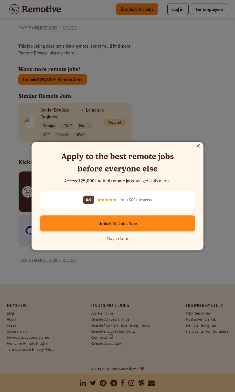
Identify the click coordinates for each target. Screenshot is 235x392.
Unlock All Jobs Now (117, 223)
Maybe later (117, 238)
